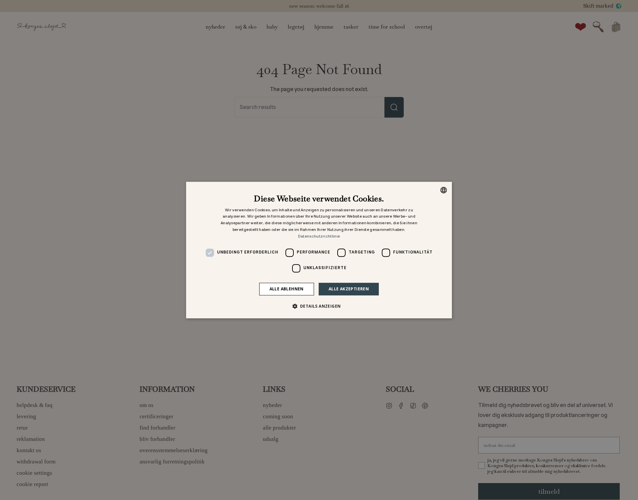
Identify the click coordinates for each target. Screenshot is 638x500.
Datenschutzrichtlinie (319, 236)
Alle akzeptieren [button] (349, 289)
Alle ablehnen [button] (286, 289)
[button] (319, 306)
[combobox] (443, 190)
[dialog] (319, 250)
